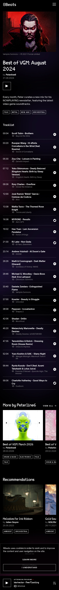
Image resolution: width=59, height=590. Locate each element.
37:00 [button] (5, 299)
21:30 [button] (5, 242)
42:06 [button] (5, 318)
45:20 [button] (5, 328)
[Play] (7, 583)
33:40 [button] (5, 286)
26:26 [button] (5, 261)
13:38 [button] (5, 206)
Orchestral (39, 112)
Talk (6, 462)
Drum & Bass (10, 457)
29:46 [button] (5, 274)
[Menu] (53, 4)
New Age (25, 112)
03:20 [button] (5, 143)
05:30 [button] (5, 159)
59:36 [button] (5, 380)
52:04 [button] (5, 354)
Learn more (30, 559)
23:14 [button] (5, 251)
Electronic (25, 457)
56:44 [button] (5, 365)
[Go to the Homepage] (9, 4)
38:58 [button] (5, 309)
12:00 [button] (5, 194)
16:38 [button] (5, 219)
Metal (15, 112)
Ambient (8, 531)
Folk (6, 112)
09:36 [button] (5, 184)
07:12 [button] (5, 168)
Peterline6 (11, 74)
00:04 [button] (5, 133)
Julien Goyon (12, 522)
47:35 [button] (5, 341)
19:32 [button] (5, 229)
